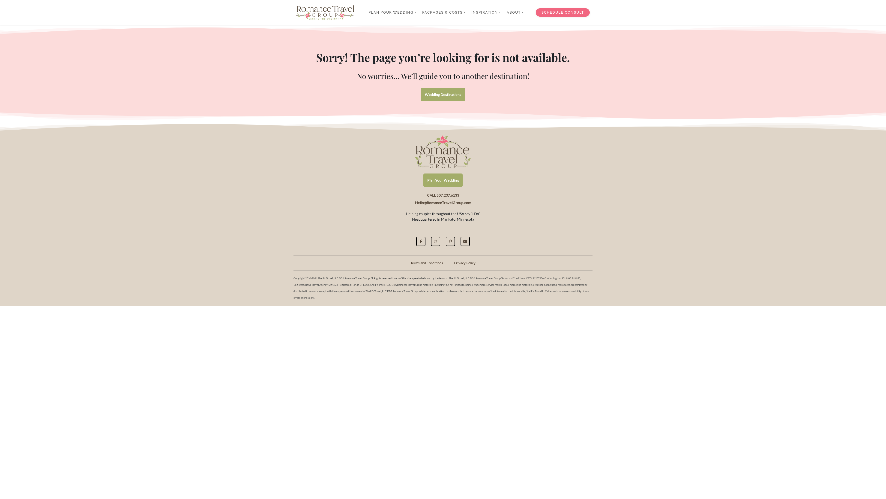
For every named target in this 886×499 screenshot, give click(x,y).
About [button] (514, 12)
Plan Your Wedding (443, 180)
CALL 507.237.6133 (443, 195)
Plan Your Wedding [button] (390, 12)
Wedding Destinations (443, 94)
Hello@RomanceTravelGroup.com (443, 202)
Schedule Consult (563, 12)
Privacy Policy (465, 263)
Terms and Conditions (426, 263)
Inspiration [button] (484, 12)
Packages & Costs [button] (442, 12)
